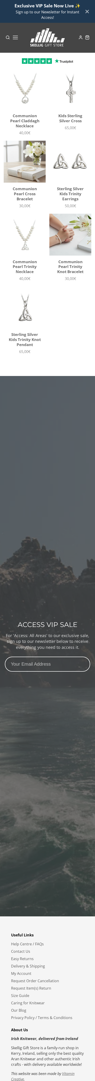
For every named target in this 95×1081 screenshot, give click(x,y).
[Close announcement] (87, 12)
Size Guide (20, 995)
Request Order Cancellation (35, 980)
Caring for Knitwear (28, 1002)
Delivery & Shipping (28, 966)
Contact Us (20, 951)
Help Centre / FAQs (27, 944)
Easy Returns (22, 958)
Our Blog (18, 1010)
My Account (21, 973)
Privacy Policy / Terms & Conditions (41, 1017)
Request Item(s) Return (31, 988)
